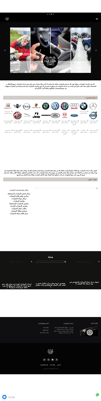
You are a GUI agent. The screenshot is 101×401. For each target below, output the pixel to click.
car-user (52, 368)
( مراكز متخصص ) (91, 98)
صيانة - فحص (92, 179)
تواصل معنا (46, 327)
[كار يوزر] (7, 19)
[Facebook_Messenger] (4, 397)
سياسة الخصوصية (44, 364)
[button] (5, 50)
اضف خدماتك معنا (44, 332)
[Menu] (97, 19)
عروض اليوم (46, 330)
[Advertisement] (50, 6)
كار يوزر (59, 364)
